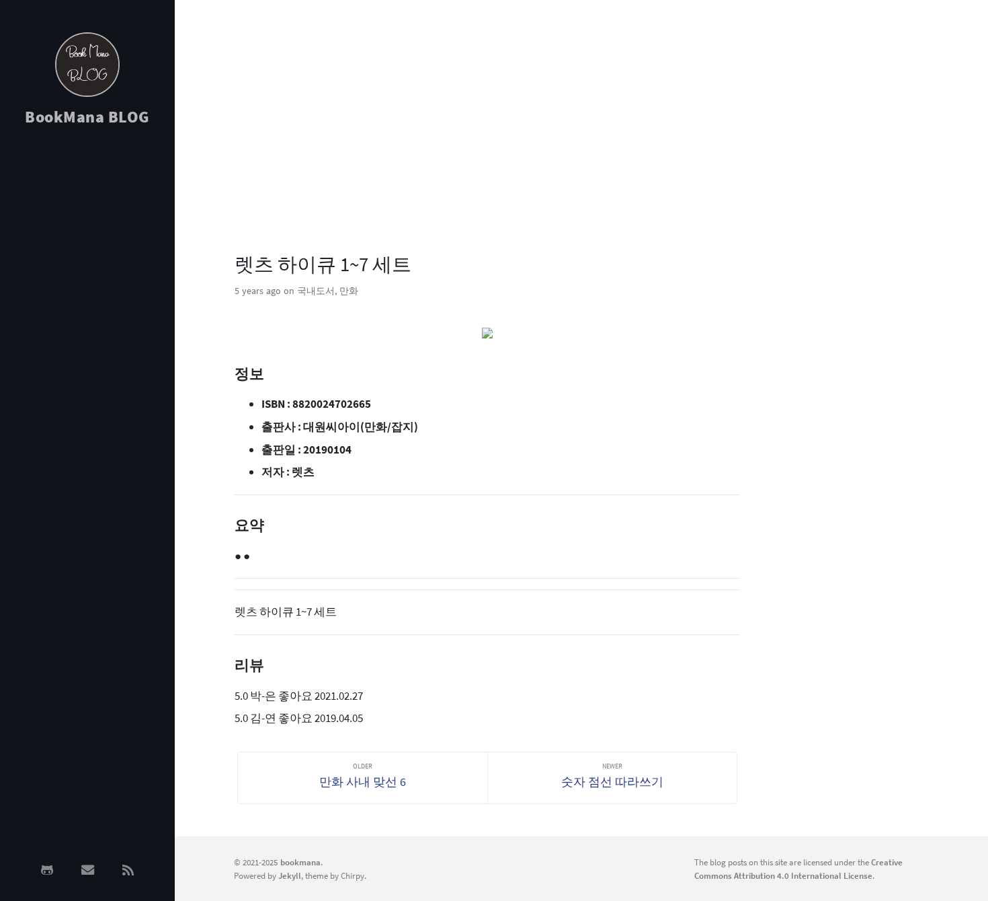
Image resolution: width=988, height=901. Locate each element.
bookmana (300, 862)
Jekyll (289, 875)
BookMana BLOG (87, 116)
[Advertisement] (87, 351)
